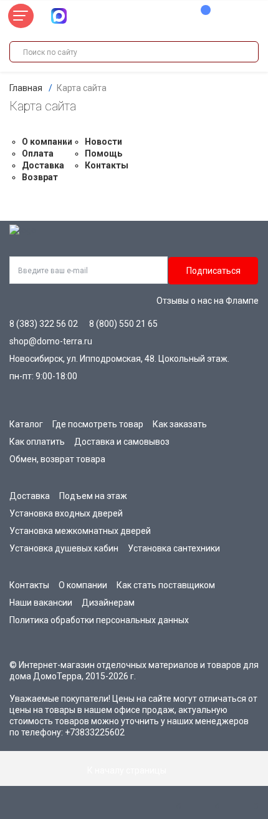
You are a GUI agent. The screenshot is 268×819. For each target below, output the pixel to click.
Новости (103, 142)
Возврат (40, 177)
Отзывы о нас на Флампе (207, 301)
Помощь (103, 153)
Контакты (106, 165)
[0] (199, 16)
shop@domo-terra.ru (50, 341)
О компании (47, 142)
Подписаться (213, 271)
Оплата (38, 153)
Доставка (43, 165)
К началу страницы (127, 770)
